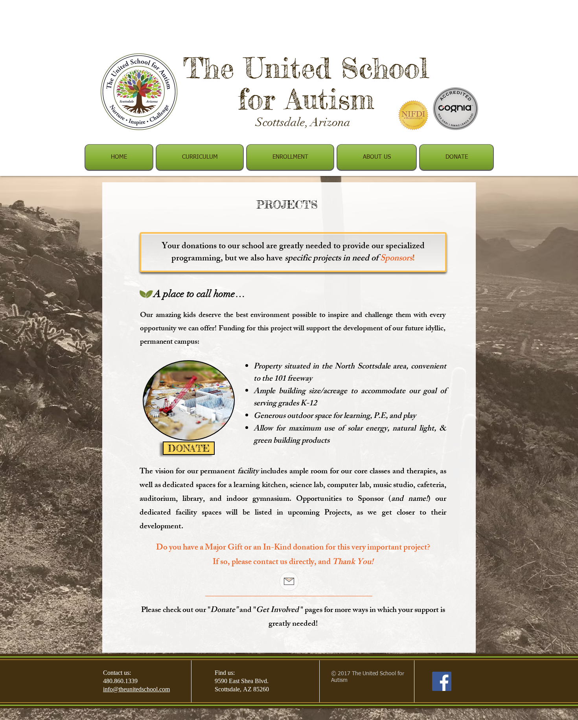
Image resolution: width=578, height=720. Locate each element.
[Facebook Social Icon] (441, 681)
